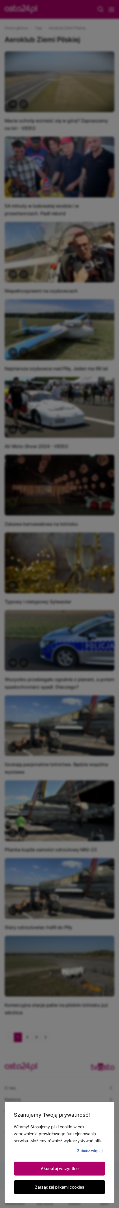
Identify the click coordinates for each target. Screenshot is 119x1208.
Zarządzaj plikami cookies (59, 1187)
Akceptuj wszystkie (60, 1168)
